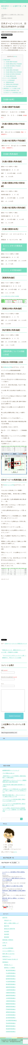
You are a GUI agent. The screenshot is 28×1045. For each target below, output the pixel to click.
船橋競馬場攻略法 (10, 1004)
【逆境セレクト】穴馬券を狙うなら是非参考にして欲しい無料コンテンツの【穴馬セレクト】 (14, 791)
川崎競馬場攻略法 (10, 1001)
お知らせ (4, 942)
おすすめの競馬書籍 (7, 948)
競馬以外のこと (6, 956)
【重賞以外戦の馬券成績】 (11, 84)
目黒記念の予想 (8, 367)
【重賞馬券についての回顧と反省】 (11, 88)
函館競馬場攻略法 (10, 995)
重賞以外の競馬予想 (9, 929)
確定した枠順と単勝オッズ (11, 923)
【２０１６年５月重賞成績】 (9, 78)
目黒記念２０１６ (22, 643)
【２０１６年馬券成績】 (8, 80)
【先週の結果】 (6, 60)
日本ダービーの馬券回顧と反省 (12, 92)
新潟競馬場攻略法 (10, 984)
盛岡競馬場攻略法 (10, 1012)
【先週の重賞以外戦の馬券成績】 (13, 72)
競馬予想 (4, 917)
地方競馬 (6, 931)
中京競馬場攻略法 (10, 981)
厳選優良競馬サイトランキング (10, 770)
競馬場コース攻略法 (9, 968)
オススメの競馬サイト (8, 951)
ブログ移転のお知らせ (8, 773)
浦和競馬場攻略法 (10, 1006)
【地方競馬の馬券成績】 (11, 86)
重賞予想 (6, 926)
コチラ (15, 852)
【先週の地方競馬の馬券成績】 (12, 74)
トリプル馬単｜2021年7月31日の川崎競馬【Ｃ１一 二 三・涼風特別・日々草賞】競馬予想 (14, 810)
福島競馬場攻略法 (10, 987)
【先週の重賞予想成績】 (11, 62)
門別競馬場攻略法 (10, 1009)
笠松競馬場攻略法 (10, 1023)
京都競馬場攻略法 (10, 976)
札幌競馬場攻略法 (10, 993)
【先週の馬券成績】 (7, 68)
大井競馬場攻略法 (10, 998)
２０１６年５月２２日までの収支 (10, 296)
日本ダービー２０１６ (11, 643)
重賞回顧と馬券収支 (7, 35)
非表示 (15, 56)
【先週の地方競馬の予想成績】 (12, 66)
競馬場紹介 (5, 962)
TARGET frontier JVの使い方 (10, 959)
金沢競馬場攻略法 (10, 1018)
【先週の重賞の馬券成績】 (11, 70)
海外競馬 (6, 934)
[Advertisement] (14, 595)
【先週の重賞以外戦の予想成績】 (13, 64)
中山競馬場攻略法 (10, 973)
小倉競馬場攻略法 (10, 990)
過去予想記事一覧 (6, 862)
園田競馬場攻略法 (10, 1026)
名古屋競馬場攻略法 (11, 1020)
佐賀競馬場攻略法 (10, 1031)
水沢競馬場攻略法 (10, 1015)
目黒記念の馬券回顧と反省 (11, 90)
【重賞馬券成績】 (9, 82)
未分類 (4, 945)
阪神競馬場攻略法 (10, 979)
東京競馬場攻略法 (10, 970)
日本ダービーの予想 (9, 485)
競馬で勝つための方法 (8, 954)
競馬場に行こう (8, 965)
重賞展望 (6, 937)
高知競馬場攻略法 (10, 1029)
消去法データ (7, 920)
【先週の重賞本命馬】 (10, 76)
